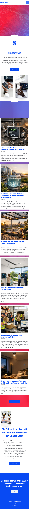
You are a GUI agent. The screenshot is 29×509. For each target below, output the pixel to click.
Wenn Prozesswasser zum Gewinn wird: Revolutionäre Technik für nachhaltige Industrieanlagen (13, 195)
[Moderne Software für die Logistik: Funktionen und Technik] (14, 332)
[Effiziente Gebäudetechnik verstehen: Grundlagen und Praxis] (14, 284)
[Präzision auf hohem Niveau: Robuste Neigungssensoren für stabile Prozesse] (14, 145)
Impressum (14, 505)
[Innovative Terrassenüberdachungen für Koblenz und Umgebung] (14, 238)
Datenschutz (14, 504)
